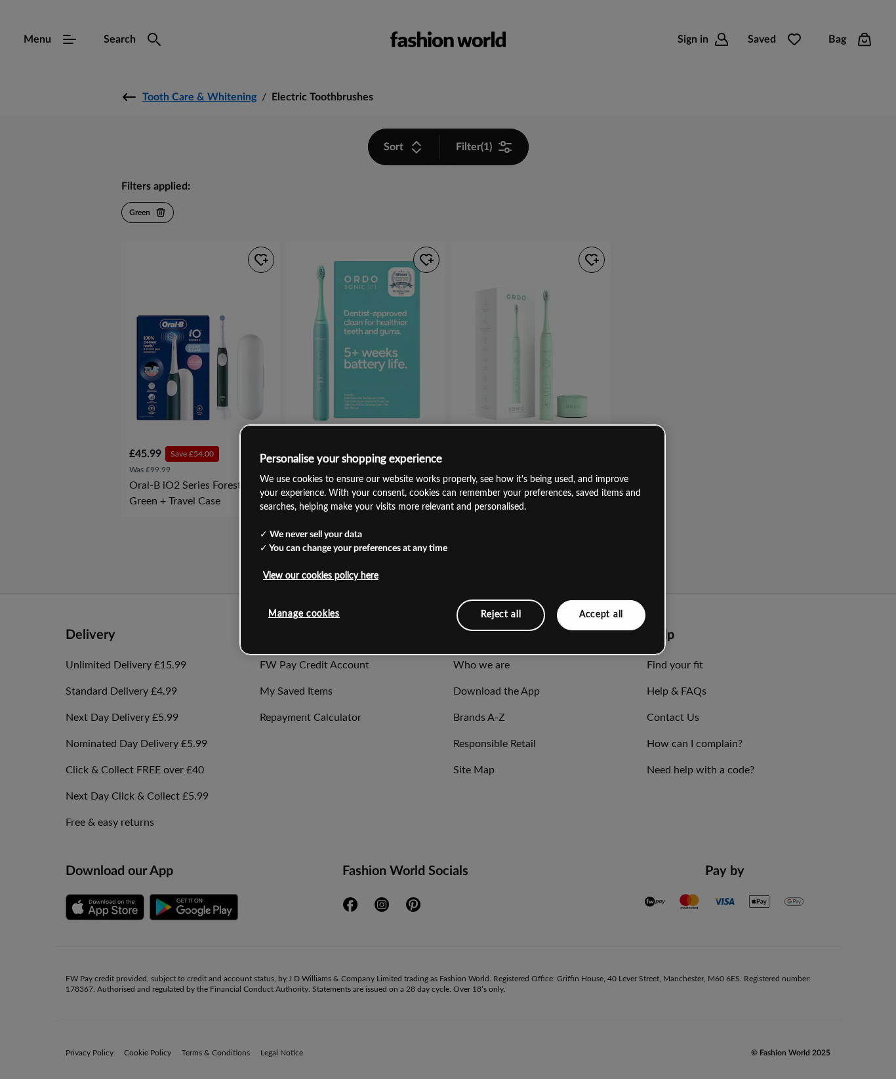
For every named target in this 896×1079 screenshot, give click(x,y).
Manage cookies (304, 614)
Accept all (601, 614)
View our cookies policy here (320, 575)
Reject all (501, 614)
